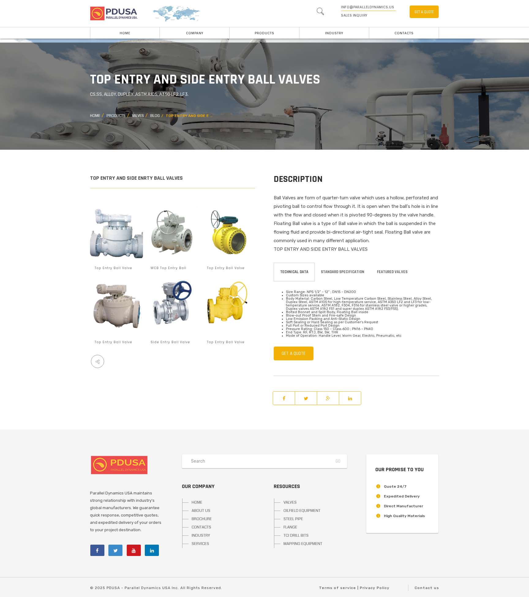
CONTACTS (201, 527)
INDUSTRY (334, 33)
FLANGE (290, 527)
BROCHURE (202, 519)
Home (95, 115)
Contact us (427, 588)
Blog (155, 115)
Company (194, 33)
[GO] (320, 12)
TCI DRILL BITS (296, 535)
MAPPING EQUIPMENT (302, 543)
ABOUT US (201, 510)
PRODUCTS (264, 33)
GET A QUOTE (424, 11)
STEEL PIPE (293, 519)
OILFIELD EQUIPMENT (302, 510)
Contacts (404, 33)
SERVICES (200, 543)
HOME (125, 33)
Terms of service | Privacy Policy (354, 588)
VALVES (138, 115)
